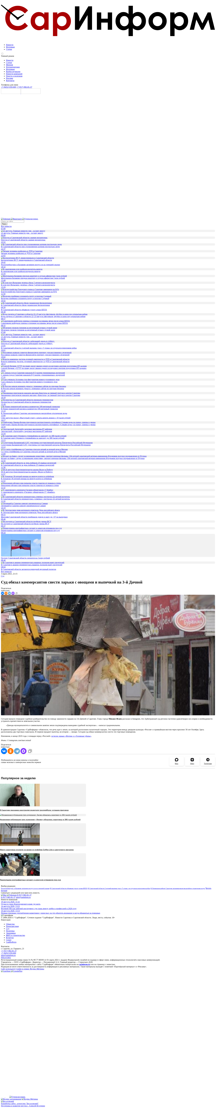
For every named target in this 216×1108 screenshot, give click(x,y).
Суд (2, 576)
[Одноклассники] (30, 219)
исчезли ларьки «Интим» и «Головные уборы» (71, 736)
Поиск (4, 224)
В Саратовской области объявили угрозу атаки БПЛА (68, 888)
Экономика (11, 933)
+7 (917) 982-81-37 (24, 87)
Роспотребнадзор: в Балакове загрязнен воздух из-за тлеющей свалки (25, 888)
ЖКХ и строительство (15, 935)
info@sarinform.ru (23, 897)
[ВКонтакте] (2, 593)
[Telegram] (6, 219)
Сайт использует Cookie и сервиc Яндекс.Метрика (22, 969)
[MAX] (13, 593)
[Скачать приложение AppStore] (11, 93)
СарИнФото (11, 942)
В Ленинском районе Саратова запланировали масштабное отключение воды (178, 888)
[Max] (100, 219)
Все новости (6, 226)
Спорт (8, 940)
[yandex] (11, 1099)
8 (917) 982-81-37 (24, 895)
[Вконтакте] (16, 219)
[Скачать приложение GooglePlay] (30, 93)
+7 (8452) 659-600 (8, 87)
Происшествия (12, 926)
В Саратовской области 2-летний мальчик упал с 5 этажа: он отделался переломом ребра (119, 888)
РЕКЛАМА (6, 958)
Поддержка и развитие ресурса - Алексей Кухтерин (23, 1106)
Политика (10, 931)
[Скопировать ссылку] (16, 593)
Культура (10, 938)
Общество (10, 924)
